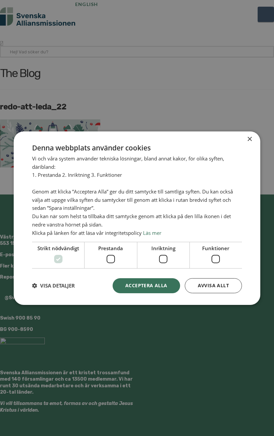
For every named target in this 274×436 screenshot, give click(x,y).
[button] (53, 286)
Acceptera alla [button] (146, 285)
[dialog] (137, 218)
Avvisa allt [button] (213, 285)
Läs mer (152, 233)
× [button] (249, 138)
